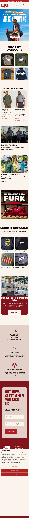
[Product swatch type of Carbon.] (22, 110)
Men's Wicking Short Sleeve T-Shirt (7, 113)
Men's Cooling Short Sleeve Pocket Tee (20, 115)
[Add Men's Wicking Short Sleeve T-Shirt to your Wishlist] (12, 92)
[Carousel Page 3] (14, 123)
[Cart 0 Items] (22, 5)
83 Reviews (24, 120)
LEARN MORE (14, 312)
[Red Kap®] (4, 5)
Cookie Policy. (17, 462)
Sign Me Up (11, 431)
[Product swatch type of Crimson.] (20, 110)
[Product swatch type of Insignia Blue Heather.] (8, 110)
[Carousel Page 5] (18, 123)
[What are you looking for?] (20, 5)
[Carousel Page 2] (13, 123)
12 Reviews (11, 118)
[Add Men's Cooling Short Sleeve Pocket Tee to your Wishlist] (25, 92)
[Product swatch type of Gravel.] (24, 110)
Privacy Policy (6, 462)
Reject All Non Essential (14, 470)
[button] (16, 5)
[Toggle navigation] (26, 5)
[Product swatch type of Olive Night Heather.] (5, 110)
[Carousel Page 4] (16, 123)
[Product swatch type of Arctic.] (18, 110)
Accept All (15, 474)
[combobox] (14, 424)
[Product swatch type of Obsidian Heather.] (3, 110)
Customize (14, 466)
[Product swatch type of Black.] (16, 110)
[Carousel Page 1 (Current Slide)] (11, 123)
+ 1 (16, 112)
